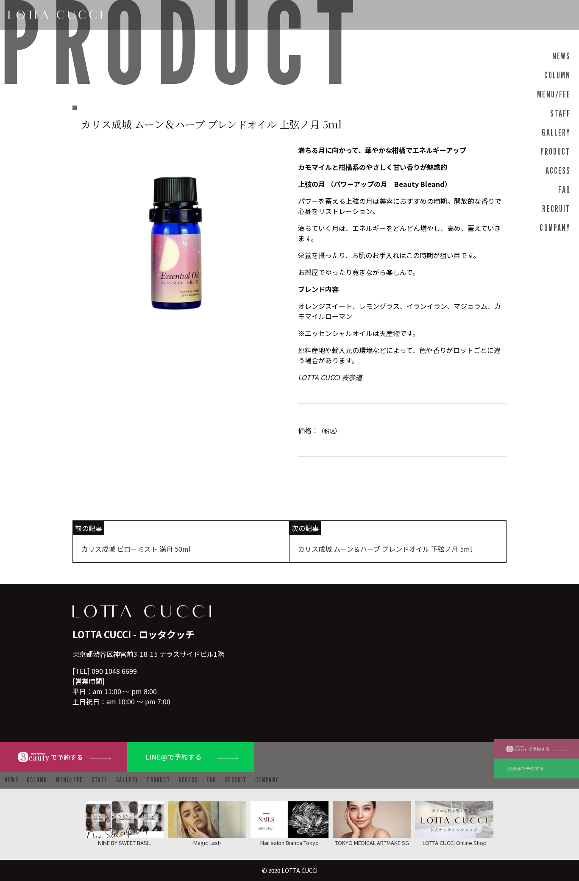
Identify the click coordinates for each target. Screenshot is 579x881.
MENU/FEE (554, 94)
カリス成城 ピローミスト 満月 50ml (136, 549)
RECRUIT (556, 208)
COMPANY (555, 227)
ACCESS (558, 170)
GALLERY (556, 132)
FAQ (564, 189)
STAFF (560, 113)
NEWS (561, 56)
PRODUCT (555, 151)
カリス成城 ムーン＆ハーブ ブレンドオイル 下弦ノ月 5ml (385, 549)
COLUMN (557, 75)
